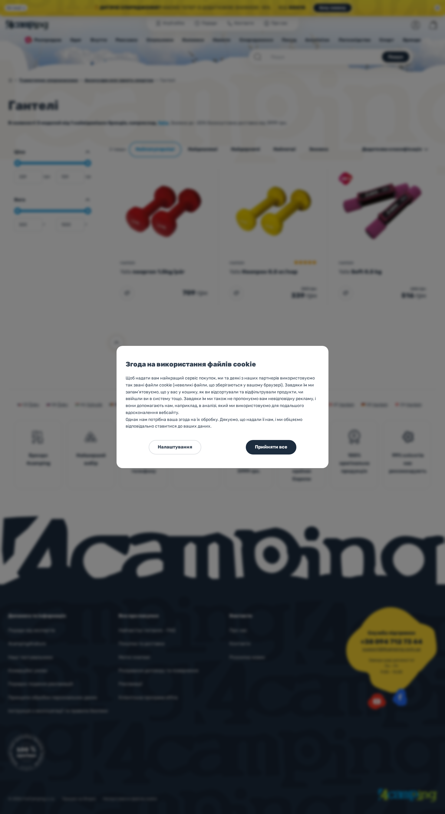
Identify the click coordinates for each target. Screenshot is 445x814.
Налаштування (175, 447)
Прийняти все (271, 447)
